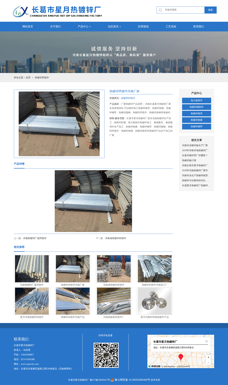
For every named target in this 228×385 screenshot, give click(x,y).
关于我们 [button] (55, 26)
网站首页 (27, 26)
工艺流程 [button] (171, 26)
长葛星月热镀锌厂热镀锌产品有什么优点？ (196, 185)
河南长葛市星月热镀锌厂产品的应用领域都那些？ (196, 165)
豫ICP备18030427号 (100, 380)
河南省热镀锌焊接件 (115, 238)
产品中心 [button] (83, 26)
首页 (28, 77)
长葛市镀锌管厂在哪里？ (195, 155)
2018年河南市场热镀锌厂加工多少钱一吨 (196, 150)
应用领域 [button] (143, 26)
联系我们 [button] (198, 26)
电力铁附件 (196, 100)
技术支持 (155, 380)
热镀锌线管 (196, 113)
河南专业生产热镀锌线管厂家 (196, 175)
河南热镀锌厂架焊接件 (35, 238)
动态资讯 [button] (113, 26)
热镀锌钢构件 (197, 107)
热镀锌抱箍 (196, 120)
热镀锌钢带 (196, 126)
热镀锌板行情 (189, 160)
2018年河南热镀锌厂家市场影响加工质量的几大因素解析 (196, 170)
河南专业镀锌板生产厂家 (195, 145)
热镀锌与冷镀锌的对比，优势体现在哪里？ (196, 180)
